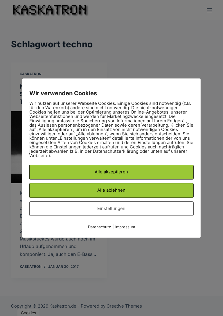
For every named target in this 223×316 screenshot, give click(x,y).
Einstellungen (111, 208)
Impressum (125, 227)
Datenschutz (99, 227)
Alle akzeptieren (111, 172)
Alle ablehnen (111, 190)
